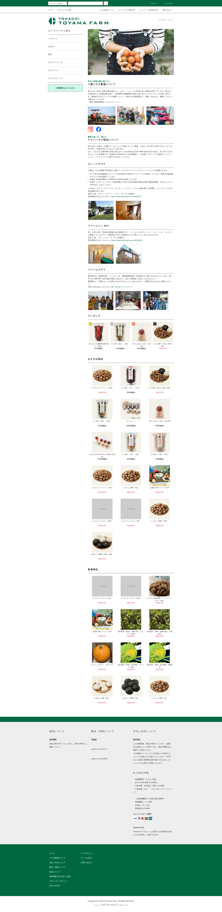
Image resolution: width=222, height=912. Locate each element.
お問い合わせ (166, 10)
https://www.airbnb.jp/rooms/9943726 (126, 196)
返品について (54, 872)
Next (171, 52)
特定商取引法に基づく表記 (60, 876)
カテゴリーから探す (65, 10)
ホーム (51, 10)
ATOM (57, 886)
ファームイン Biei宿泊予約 (148, 10)
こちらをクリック (111, 102)
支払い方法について (57, 862)
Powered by (98, 905)
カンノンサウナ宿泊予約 (126, 10)
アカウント (154, 3)
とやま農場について (107, 10)
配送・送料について (57, 867)
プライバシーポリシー (58, 881)
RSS (51, 886)
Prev (91, 52)
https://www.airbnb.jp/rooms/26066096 (126, 240)
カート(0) (169, 3)
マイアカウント (87, 853)
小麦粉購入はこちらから (65, 88)
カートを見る (86, 858)
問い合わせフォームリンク (122, 287)
